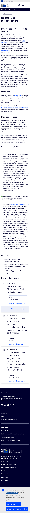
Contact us (4, 461)
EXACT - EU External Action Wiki (10, 440)
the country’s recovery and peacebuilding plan (14, 108)
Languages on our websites (9, 467)
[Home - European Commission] (5, 5)
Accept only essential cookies (17, 509)
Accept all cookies (13, 504)
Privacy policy (5, 474)
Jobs (2, 416)
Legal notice (4, 477)
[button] (11, 303)
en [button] (19, 5)
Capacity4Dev (5, 431)
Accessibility (4, 480)
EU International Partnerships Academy (12, 434)
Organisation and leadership (9, 419)
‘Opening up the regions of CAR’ (19, 204)
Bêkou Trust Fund (7, 13)
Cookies (3, 471)
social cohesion (5, 50)
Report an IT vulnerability (8, 464)
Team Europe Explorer (7, 437)
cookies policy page (12, 492)
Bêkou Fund (17, 95)
